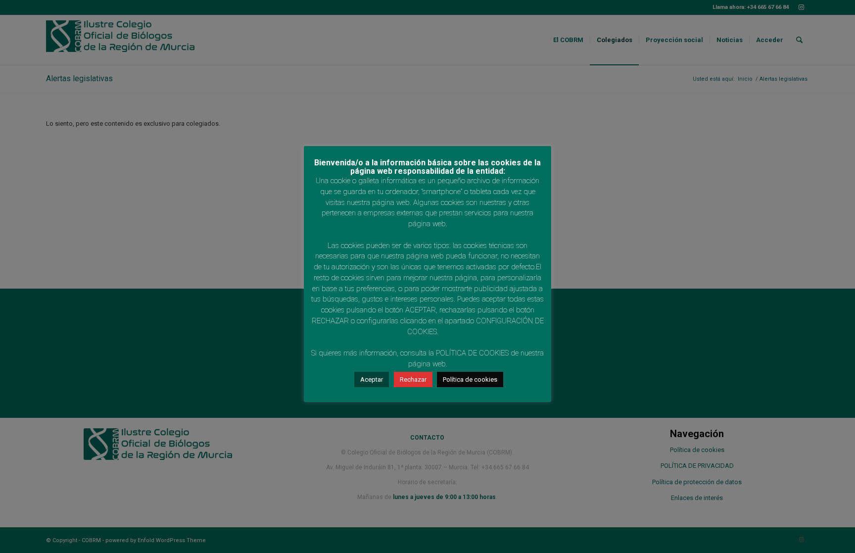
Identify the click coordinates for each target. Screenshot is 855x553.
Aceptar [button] (371, 379)
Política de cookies (470, 379)
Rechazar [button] (413, 379)
